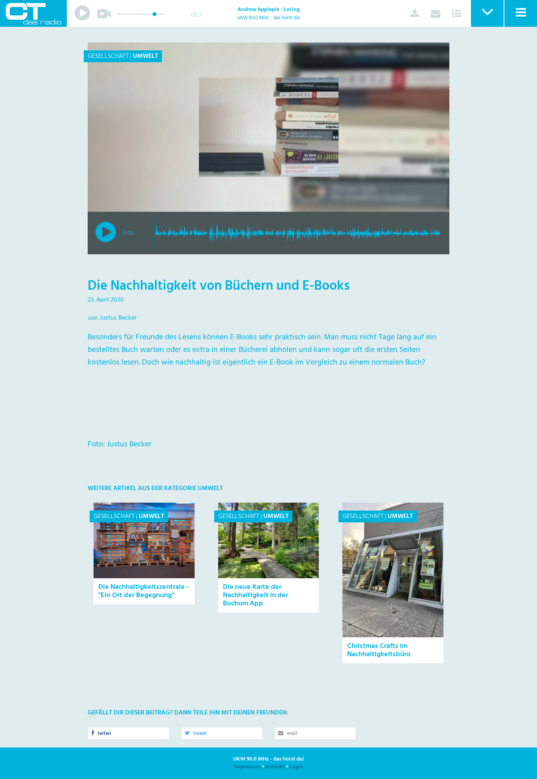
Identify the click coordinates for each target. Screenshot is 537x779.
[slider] (154, 14)
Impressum (247, 767)
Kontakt (275, 767)
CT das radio (33, 13)
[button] (487, 13)
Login (296, 767)
